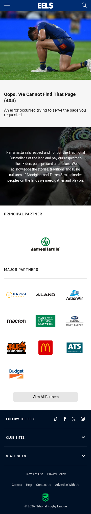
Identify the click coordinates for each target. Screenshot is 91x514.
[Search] (84, 5)
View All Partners (46, 396)
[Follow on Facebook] (65, 418)
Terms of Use (34, 474)
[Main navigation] (7, 5)
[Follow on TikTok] (56, 418)
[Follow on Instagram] (83, 418)
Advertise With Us (67, 485)
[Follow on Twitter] (74, 418)
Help (29, 485)
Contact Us (43, 485)
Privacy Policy (56, 474)
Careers (17, 485)
